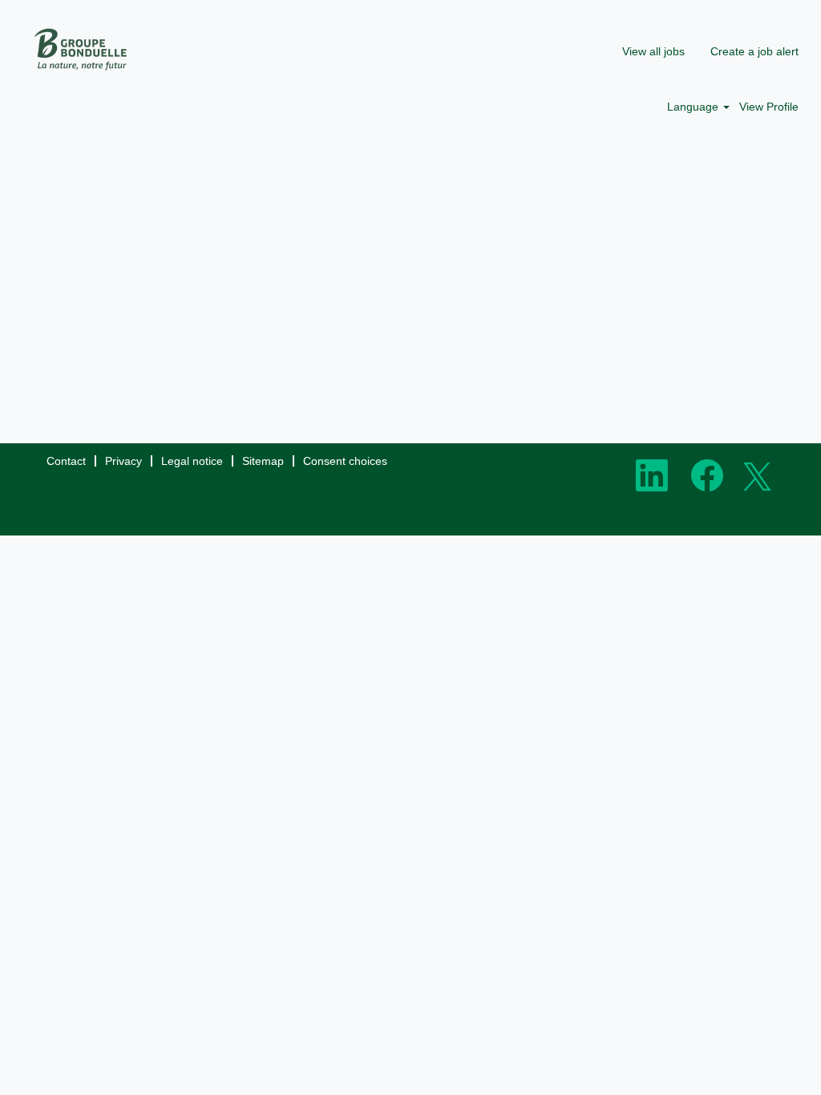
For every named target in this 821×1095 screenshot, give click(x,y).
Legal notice (192, 461)
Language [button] (694, 106)
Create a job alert (754, 51)
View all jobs (653, 51)
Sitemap (263, 461)
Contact (66, 461)
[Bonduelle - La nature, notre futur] (81, 49)
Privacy (123, 461)
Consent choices (345, 461)
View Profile (769, 106)
